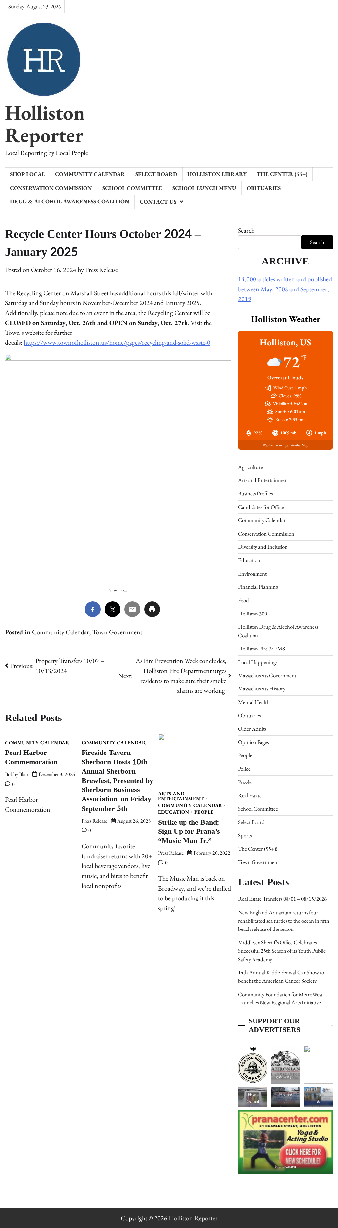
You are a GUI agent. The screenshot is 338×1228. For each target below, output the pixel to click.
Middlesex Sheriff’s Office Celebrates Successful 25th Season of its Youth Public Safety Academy (282, 951)
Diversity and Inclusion (262, 546)
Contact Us (158, 201)
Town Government (117, 632)
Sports (245, 835)
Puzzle (245, 782)
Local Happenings (257, 662)
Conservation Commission (51, 188)
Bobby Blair (16, 774)
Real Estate (250, 795)
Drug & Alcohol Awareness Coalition (69, 201)
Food (243, 600)
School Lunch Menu (204, 188)
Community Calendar (90, 174)
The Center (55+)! (257, 848)
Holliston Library (217, 174)
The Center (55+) (282, 174)
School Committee (132, 188)
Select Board (156, 174)
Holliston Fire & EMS (261, 648)
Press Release (101, 269)
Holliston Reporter (45, 123)
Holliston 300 (252, 613)
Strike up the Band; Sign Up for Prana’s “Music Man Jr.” (189, 831)
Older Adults (252, 728)
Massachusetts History (261, 688)
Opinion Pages (253, 742)
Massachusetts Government (267, 675)
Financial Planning (258, 586)
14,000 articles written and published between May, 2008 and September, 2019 (285, 289)
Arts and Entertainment (181, 796)
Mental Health (254, 702)
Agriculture (250, 467)
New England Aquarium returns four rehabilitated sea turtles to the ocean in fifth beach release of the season (283, 921)
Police (244, 768)
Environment (252, 573)
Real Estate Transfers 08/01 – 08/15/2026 (282, 898)
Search (246, 230)
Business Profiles (255, 493)
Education (173, 812)
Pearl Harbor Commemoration (31, 757)
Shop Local (27, 174)
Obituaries (264, 188)
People (204, 812)
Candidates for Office (261, 506)
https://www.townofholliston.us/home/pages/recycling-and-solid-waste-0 (117, 342)
